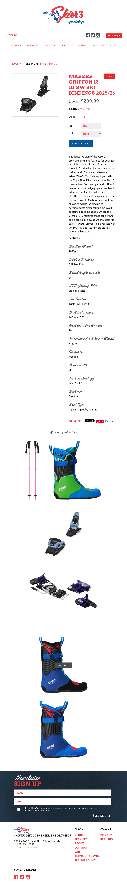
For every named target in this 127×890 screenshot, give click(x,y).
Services (32, 45)
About (49, 45)
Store (15, 45)
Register (98, 45)
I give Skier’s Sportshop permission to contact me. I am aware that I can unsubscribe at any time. (61, 809)
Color (72, 133)
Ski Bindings (48, 63)
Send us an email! (28, 847)
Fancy (109, 421)
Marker (85, 108)
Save (101, 421)
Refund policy (85, 860)
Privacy (106, 835)
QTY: (72, 116)
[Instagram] (98, 35)
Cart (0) (115, 36)
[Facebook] (88, 35)
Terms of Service (87, 856)
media (82, 45)
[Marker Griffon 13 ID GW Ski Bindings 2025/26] (35, 75)
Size (71, 126)
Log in (112, 45)
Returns (106, 839)
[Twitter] (93, 35)
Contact (67, 45)
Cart (78, 851)
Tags (16, 63)
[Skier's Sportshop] (63, 8)
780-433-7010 (26, 844)
